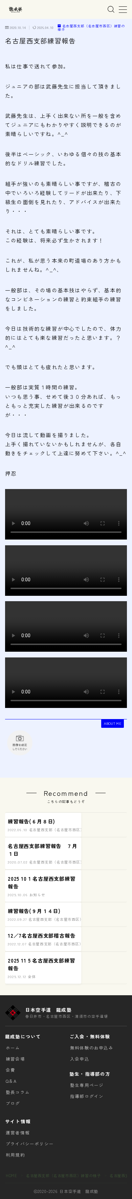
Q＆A (11, 1081)
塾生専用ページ (87, 1085)
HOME (11, 1175)
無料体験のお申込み (91, 1047)
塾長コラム (18, 1092)
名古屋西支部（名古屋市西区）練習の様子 (91, 27)
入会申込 (79, 1059)
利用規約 (15, 1155)
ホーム (13, 1047)
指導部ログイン (87, 1096)
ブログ (13, 1103)
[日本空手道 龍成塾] (15, 9)
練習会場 (15, 1059)
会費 (10, 1070)
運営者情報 (18, 1132)
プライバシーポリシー (30, 1143)
